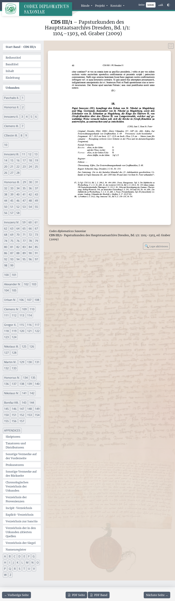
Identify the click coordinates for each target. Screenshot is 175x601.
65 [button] (24, 228)
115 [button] (21, 325)
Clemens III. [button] (11, 126)
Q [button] (10, 569)
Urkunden (12, 87)
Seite (78, 595)
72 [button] (30, 235)
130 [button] (29, 362)
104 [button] (6, 290)
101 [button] (14, 275)
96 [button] (30, 259)
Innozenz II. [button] (11, 117)
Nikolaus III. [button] (11, 346)
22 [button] (17, 166)
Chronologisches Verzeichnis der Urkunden (17, 486)
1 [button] (22, 98)
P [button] (5, 569)
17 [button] (24, 160)
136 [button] (6, 384)
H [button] (5, 562)
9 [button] (26, 135)
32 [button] (5, 188)
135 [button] (33, 378)
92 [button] (5, 259)
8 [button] (21, 135)
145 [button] (6, 409)
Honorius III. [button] (12, 182)
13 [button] (35, 154)
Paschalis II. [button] (11, 98)
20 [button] (5, 166)
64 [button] (17, 228)
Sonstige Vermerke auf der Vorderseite (21, 456)
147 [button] (21, 409)
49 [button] (36, 200)
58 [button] (17, 213)
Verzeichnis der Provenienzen (16, 499)
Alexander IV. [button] (12, 284)
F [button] (29, 556)
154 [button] (37, 415)
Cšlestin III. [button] (11, 135)
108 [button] (37, 300)
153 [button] (29, 415)
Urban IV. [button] (10, 300)
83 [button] (24, 247)
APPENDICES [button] (12, 430)
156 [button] (14, 421)
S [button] (19, 569)
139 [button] (29, 384)
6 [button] (36, 117)
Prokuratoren (15, 465)
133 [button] (14, 368)
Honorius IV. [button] (12, 378)
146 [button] (14, 409)
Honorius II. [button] (11, 107)
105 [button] (14, 290)
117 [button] (37, 325)
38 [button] (5, 194)
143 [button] (24, 402)
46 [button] (17, 200)
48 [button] (30, 200)
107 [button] (29, 300)
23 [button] (24, 166)
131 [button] (37, 362)
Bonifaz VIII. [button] (11, 402)
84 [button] (30, 247)
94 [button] (17, 259)
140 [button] (37, 384)
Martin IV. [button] (10, 362)
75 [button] (11, 241)
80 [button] (5, 247)
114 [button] (29, 315)
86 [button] (5, 253)
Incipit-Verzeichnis (19, 508)
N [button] (32, 562)
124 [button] (14, 337)
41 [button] (24, 194)
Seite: (141, 4)
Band (100, 595)
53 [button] (24, 207)
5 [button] (31, 117)
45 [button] (11, 200)
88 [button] (17, 253)
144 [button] (31, 402)
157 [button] (21, 421)
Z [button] (10, 575)
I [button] (9, 562)
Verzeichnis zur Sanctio (22, 521)
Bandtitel (12, 64)
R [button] (15, 569)
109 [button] (24, 309)
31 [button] (36, 182)
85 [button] (36, 247)
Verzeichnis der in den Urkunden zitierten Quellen (21, 532)
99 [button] (11, 265)
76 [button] (17, 241)
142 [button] (32, 393)
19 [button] (36, 160)
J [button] (13, 562)
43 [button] (36, 194)
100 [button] (6, 275)
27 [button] (11, 173)
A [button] (5, 556)
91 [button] (36, 253)
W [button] (5, 575)
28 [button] (17, 173)
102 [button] (26, 284)
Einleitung (13, 77)
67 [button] (36, 228)
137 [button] (14, 384)
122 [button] (37, 331)
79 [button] (36, 241)
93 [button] (11, 259)
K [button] (17, 562)
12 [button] (29, 154)
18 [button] (30, 160)
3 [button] (22, 117)
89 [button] (24, 253)
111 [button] (6, 315)
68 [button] (5, 235)
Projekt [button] (100, 5)
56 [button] (5, 213)
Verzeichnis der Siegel (21, 543)
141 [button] (24, 393)
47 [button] (24, 200)
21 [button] (11, 166)
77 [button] (24, 241)
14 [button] (5, 160)
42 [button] (30, 194)
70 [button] (17, 235)
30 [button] (30, 182)
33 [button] (11, 188)
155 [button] (6, 421)
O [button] (38, 562)
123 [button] (6, 337)
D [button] (19, 556)
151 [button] (14, 415)
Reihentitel (13, 57)
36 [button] (30, 188)
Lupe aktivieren (156, 246)
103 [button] (34, 284)
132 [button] (6, 368)
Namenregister (16, 549)
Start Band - (21, 47)
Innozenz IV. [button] (11, 222)
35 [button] (24, 188)
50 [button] (5, 207)
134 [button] (25, 378)
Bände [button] (85, 5)
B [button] (10, 556)
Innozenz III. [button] (11, 154)
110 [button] (32, 309)
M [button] (27, 562)
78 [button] (30, 241)
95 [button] (24, 259)
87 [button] (11, 253)
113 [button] (21, 315)
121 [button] (29, 331)
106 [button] (21, 300)
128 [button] (14, 353)
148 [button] (29, 409)
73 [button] (36, 235)
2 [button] (23, 107)
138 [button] (21, 384)
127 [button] (6, 353)
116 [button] (29, 325)
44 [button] (5, 200)
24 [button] (30, 166)
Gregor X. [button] (10, 325)
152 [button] (21, 415)
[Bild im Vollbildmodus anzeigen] (171, 46)
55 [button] (36, 207)
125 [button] (24, 346)
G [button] (34, 556)
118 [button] (6, 331)
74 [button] (5, 241)
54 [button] (30, 207)
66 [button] (30, 228)
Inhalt (10, 71)
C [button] (14, 556)
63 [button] (11, 228)
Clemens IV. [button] (11, 309)
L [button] (22, 562)
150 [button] (6, 415)
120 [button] (21, 331)
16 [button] (17, 160)
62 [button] (5, 228)
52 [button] (17, 207)
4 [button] (27, 117)
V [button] (34, 569)
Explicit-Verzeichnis (19, 514)
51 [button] (11, 207)
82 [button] (17, 247)
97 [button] (36, 259)
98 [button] (5, 265)
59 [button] (23, 222)
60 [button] (30, 222)
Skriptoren (13, 436)
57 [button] (11, 213)
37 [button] (36, 188)
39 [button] (11, 194)
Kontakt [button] (116, 5)
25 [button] (36, 166)
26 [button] (5, 173)
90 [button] (30, 253)
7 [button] (22, 126)
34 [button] (17, 188)
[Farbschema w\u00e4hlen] (168, 5)
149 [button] (37, 409)
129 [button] (21, 362)
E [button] (24, 556)
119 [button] (14, 331)
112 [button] (14, 315)
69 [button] (11, 235)
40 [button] (17, 194)
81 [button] (11, 247)
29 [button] (24, 182)
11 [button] (23, 154)
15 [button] (11, 160)
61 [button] (36, 222)
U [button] (29, 569)
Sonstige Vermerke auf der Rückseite (21, 473)
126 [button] (31, 346)
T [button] (24, 569)
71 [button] (24, 235)
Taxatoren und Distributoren (16, 445)
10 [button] (5, 145)
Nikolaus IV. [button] (11, 393)
